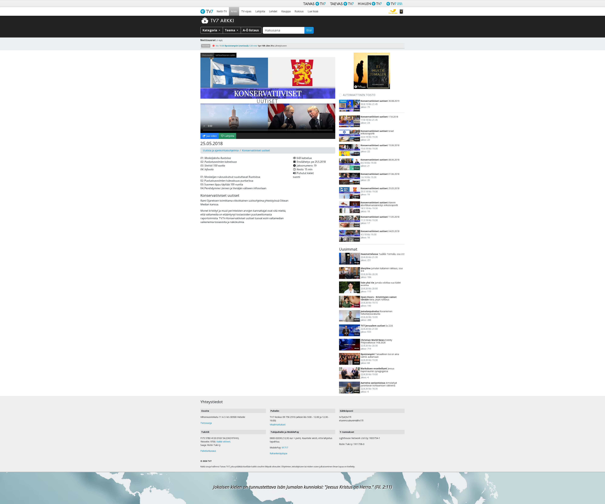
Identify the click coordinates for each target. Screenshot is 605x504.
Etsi (309, 30)
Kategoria (210, 30)
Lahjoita (260, 11)
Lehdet (273, 11)
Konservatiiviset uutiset (256, 150)
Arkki (234, 11)
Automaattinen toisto (359, 95)
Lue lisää (313, 11)
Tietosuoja (206, 422)
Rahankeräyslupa (278, 453)
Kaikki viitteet (223, 441)
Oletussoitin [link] (207, 55)
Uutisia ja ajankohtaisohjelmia (221, 150)
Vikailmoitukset (277, 424)
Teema (230, 30)
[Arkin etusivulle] (217, 20)
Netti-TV (222, 11)
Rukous (299, 11)
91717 (285, 447)
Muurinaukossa (393, 11)
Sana (401, 11)
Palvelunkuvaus (208, 450)
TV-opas (246, 11)
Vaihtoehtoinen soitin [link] (225, 55)
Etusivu (207, 11)
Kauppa (286, 11)
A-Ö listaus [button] (251, 30)
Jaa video (211, 136)
